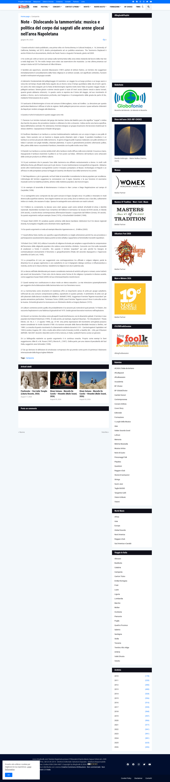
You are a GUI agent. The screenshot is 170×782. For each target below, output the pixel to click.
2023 (131, 734)
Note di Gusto (119, 453)
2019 (131, 716)
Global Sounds (120, 530)
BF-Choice (118, 386)
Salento (117, 630)
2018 (131, 711)
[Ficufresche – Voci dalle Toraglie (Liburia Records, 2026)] (34, 380)
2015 (131, 698)
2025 (131, 743)
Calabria (117, 567)
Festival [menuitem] (44, 7)
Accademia (118, 382)
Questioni (118, 466)
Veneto (117, 661)
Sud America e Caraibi (122, 544)
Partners (76, 2)
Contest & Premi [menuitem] (72, 7)
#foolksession (119, 377)
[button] (142, 6)
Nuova (22, 432)
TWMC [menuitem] (138, 7)
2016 (131, 703)
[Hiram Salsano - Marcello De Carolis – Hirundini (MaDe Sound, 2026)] (63, 380)
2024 (131, 738)
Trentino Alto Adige (121, 648)
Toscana (117, 643)
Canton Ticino (119, 576)
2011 (131, 680)
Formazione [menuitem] (114, 7)
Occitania (118, 612)
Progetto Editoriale (24, 2)
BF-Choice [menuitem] (128, 7)
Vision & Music (120, 497)
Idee (116, 426)
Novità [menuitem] (86, 7)
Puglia (116, 621)
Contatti (68, 2)
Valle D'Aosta (119, 656)
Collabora (59, 2)
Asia (116, 521)
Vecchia (105, 432)
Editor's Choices (48, 2)
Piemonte (118, 616)
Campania (35, 16)
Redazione (36, 2)
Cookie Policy (126, 778)
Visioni (117, 502)
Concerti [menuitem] (56, 7)
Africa (116, 517)
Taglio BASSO (119, 488)
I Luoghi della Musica (122, 422)
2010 (131, 676)
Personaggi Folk (120, 457)
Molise (116, 607)
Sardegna (118, 634)
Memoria (117, 440)
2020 (131, 720)
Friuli (116, 585)
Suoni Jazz (118, 484)
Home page (25, 16)
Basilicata (118, 563)
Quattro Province (121, 625)
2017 (131, 707)
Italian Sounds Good (122, 431)
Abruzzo (117, 559)
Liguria (117, 594)
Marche (117, 603)
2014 (131, 694)
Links (83, 2)
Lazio (116, 590)
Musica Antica (119, 448)
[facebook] (133, 1)
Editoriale (118, 413)
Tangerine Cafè (120, 493)
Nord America (119, 535)
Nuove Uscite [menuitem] (99, 7)
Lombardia (118, 599)
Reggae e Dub (119, 471)
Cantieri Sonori (120, 395)
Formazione (119, 417)
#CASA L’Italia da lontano (124, 368)
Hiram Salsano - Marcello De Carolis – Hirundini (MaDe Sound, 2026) (63, 394)
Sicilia (116, 639)
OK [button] (8, 775)
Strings (117, 479)
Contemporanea (120, 399)
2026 (131, 747)
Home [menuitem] (35, 7)
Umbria (117, 652)
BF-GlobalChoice (120, 391)
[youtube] (151, 1)
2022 (131, 729)
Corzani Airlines (120, 404)
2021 (131, 725)
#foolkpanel (119, 373)
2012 (131, 685)
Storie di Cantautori (121, 475)
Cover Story (118, 408)
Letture (117, 435)
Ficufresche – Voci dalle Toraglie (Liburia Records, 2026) (34, 392)
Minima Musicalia (121, 444)
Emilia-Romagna (120, 581)
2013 (131, 689)
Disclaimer (138, 778)
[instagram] (140, 1)
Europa (117, 526)
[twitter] (147, 1)
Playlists (117, 462)
